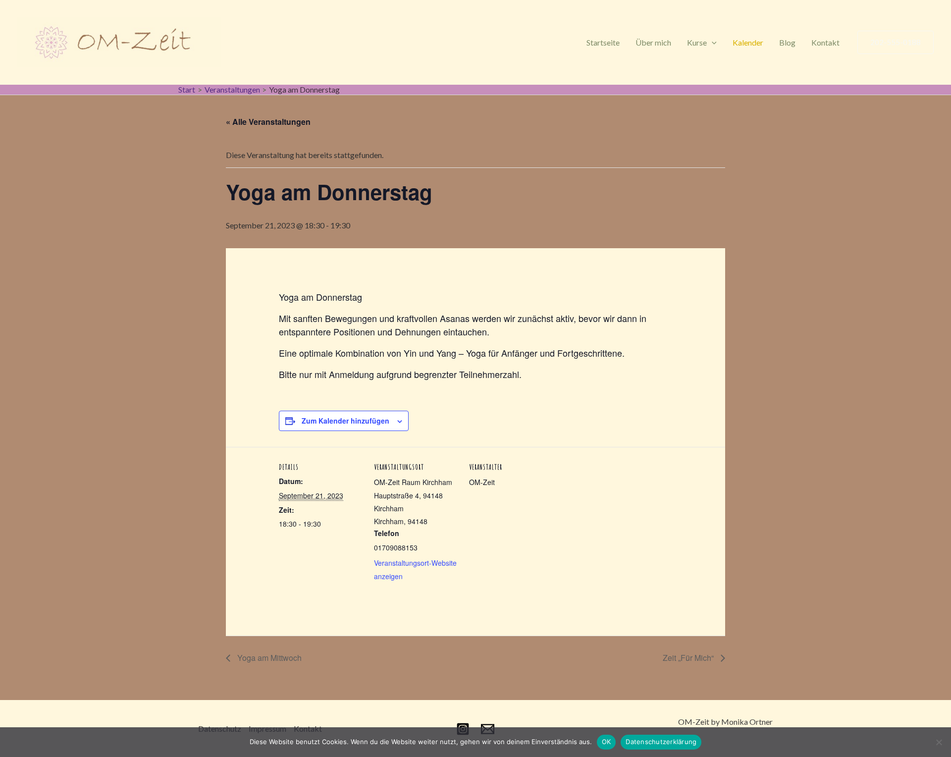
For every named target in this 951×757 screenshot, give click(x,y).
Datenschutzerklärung (661, 742)
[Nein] (939, 742)
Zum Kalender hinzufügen (345, 421)
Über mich (653, 42)
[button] (712, 42)
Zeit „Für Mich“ (689, 657)
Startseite (603, 42)
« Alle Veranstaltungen (268, 121)
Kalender (748, 42)
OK (606, 742)
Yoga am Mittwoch (268, 657)
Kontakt (825, 42)
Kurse (697, 42)
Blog (787, 42)
